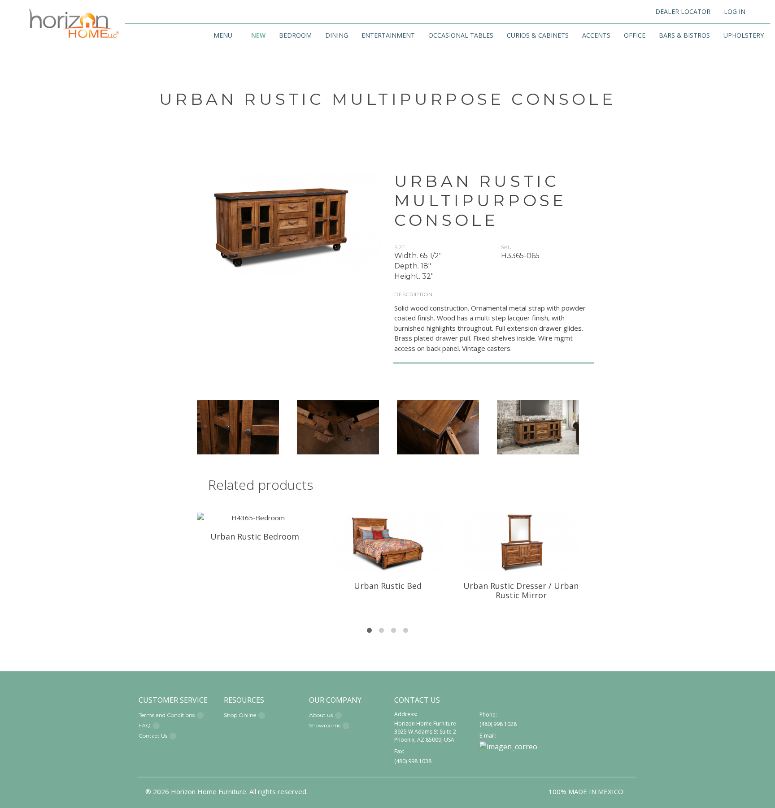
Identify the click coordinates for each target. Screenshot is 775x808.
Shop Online (240, 715)
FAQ (145, 725)
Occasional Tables (460, 35)
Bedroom (295, 35)
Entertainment (388, 35)
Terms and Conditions (167, 715)
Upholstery (743, 35)
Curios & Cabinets (538, 35)
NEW (258, 35)
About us (321, 715)
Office (634, 35)
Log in (734, 11)
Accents (596, 35)
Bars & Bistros (684, 35)
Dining (336, 35)
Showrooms (324, 725)
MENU (222, 35)
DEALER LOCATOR (682, 11)
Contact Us (153, 735)
